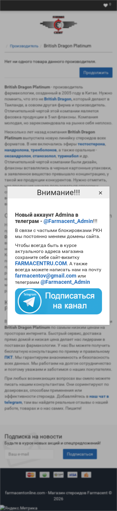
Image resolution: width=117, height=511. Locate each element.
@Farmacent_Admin (68, 221)
